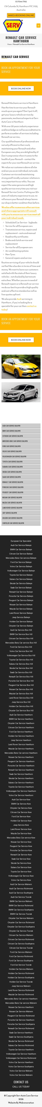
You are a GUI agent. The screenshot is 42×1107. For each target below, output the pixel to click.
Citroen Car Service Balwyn (12, 436)
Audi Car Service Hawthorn (21, 715)
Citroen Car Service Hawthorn (21, 727)
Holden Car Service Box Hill (21, 706)
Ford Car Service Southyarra (21, 960)
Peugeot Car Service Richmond (21, 1016)
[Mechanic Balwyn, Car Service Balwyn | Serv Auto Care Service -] (12, 25)
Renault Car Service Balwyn (12, 482)
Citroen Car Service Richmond (21, 939)
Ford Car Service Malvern (21, 952)
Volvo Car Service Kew (21, 880)
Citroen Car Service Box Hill (21, 638)
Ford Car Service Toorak (21, 965)
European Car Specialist (21, 541)
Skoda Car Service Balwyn (12, 472)
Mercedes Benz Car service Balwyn (15, 441)
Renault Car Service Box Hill (21, 676)
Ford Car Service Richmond (21, 956)
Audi (19, 299)
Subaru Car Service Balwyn (12, 466)
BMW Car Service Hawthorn (21, 719)
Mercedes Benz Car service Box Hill (21, 643)
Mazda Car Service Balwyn (21, 609)
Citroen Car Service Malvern (21, 935)
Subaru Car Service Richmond (21, 1045)
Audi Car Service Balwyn (11, 425)
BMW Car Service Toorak (21, 914)
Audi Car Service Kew (21, 799)
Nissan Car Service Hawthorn (21, 757)
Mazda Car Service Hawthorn (21, 749)
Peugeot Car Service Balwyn (12, 492)
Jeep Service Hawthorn (21, 740)
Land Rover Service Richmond (21, 990)
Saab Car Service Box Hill (21, 672)
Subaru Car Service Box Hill (21, 664)
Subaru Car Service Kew (21, 867)
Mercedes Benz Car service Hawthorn (21, 753)
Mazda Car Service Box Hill (21, 693)
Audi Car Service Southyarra (21, 893)
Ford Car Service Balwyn (11, 446)
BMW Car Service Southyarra (21, 910)
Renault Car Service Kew (21, 854)
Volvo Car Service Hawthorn (21, 795)
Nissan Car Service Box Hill (21, 689)
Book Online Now (21, 88)
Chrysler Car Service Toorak (21, 931)
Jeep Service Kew (21, 825)
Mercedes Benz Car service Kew (21, 838)
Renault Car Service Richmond (21, 1028)
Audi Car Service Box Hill (21, 630)
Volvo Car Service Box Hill (21, 651)
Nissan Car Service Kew (21, 842)
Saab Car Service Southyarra (21, 1037)
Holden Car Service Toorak (21, 982)
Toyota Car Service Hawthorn (21, 787)
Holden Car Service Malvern (21, 969)
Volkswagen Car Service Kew (21, 876)
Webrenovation (26, 1102)
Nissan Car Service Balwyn (12, 497)
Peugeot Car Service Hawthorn (21, 761)
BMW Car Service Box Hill (21, 634)
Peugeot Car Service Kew (21, 846)
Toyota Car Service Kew (21, 871)
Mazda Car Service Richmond (21, 994)
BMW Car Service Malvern (21, 901)
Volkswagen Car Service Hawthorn (21, 791)
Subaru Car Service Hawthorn (21, 782)
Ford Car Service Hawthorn (21, 732)
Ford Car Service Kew (21, 816)
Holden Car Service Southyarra (21, 977)
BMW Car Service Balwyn (11, 431)
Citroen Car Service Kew (21, 812)
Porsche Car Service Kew (21, 850)
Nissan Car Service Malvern (21, 1011)
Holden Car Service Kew (21, 821)
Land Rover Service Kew (21, 829)
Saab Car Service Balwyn (11, 477)
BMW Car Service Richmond (21, 905)
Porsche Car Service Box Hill (21, 681)
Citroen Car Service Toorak (21, 948)
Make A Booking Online (21, 15)
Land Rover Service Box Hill (21, 698)
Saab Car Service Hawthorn (21, 774)
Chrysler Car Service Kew (21, 808)
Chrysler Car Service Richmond (21, 922)
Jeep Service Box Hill (21, 702)
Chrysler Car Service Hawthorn (21, 723)
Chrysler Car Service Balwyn (13, 523)
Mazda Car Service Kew (21, 833)
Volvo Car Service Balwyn (11, 451)
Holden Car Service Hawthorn (21, 736)
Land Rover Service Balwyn (12, 507)
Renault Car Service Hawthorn (21, 770)
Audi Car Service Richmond (21, 888)
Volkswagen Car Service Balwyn (14, 456)
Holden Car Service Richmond (21, 973)
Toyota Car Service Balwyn (12, 461)
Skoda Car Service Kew (21, 863)
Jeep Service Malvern (21, 986)
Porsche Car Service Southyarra (21, 1024)
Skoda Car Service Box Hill (21, 668)
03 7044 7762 (21, 1)
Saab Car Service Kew (21, 859)
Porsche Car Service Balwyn (12, 487)
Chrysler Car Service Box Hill (21, 710)
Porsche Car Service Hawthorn (21, 765)
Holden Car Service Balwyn (12, 518)
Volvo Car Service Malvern (21, 1071)
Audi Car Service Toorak (21, 897)
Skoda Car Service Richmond (21, 1041)
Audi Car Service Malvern (21, 884)
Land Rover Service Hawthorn (21, 744)
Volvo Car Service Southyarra (21, 1066)
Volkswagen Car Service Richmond (21, 1058)
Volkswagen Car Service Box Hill (21, 655)
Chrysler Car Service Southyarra (21, 927)
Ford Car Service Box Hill (21, 647)
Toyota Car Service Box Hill (21, 660)
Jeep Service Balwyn (9, 513)
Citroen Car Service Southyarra (21, 943)
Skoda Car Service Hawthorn (21, 778)
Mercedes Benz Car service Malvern (21, 1003)
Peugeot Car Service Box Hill (21, 685)
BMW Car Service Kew (21, 804)
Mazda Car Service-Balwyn (12, 502)
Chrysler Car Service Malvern (21, 918)
